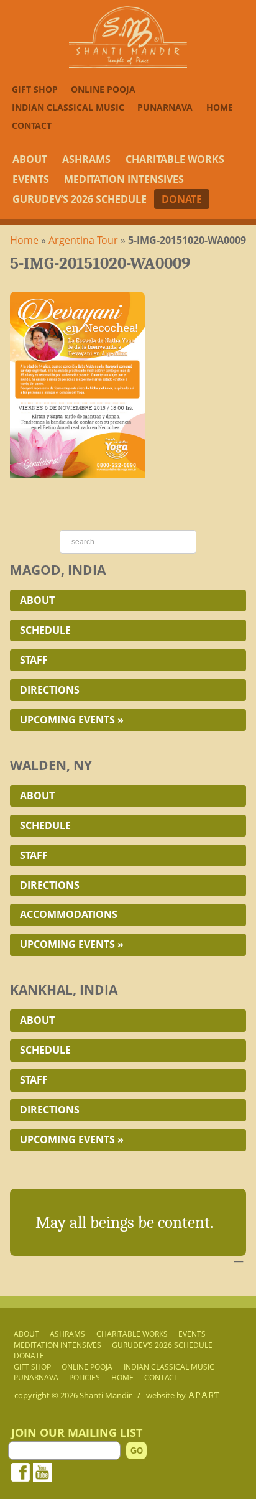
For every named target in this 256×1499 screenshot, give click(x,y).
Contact (32, 125)
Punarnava (165, 107)
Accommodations (68, 914)
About (29, 159)
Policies (84, 1378)
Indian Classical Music (68, 107)
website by (183, 1395)
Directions (50, 690)
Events (30, 179)
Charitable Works (175, 159)
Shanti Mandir (106, 1395)
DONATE (182, 199)
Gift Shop (35, 89)
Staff (34, 660)
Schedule (45, 630)
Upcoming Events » (72, 719)
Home (219, 107)
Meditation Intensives (124, 179)
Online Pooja (103, 89)
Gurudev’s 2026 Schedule (79, 199)
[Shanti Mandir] (128, 65)
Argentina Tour (83, 240)
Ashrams (86, 159)
